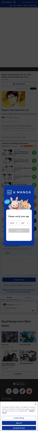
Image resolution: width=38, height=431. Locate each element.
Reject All (19, 423)
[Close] (36, 404)
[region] (19, 416)
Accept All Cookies (19, 428)
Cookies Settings (19, 418)
